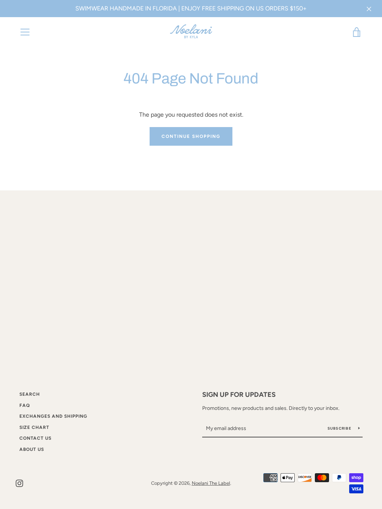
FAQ (24, 405)
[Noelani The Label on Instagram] (19, 482)
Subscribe (340, 428)
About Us (31, 449)
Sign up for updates (239, 395)
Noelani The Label (211, 483)
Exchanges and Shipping (53, 416)
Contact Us (35, 438)
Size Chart (34, 427)
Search (29, 394)
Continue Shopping (191, 136)
